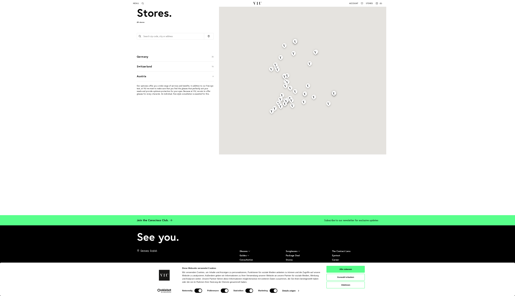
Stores (369, 3)
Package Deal (293, 255)
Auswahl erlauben (345, 277)
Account (353, 3)
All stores (140, 22)
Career (335, 259)
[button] (271, 67)
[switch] (224, 290)
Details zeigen (289, 291)
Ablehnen (345, 285)
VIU (257, 3)
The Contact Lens (341, 251)
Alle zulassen (345, 269)
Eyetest (336, 255)
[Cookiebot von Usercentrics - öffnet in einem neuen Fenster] (164, 291)
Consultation (246, 259)
